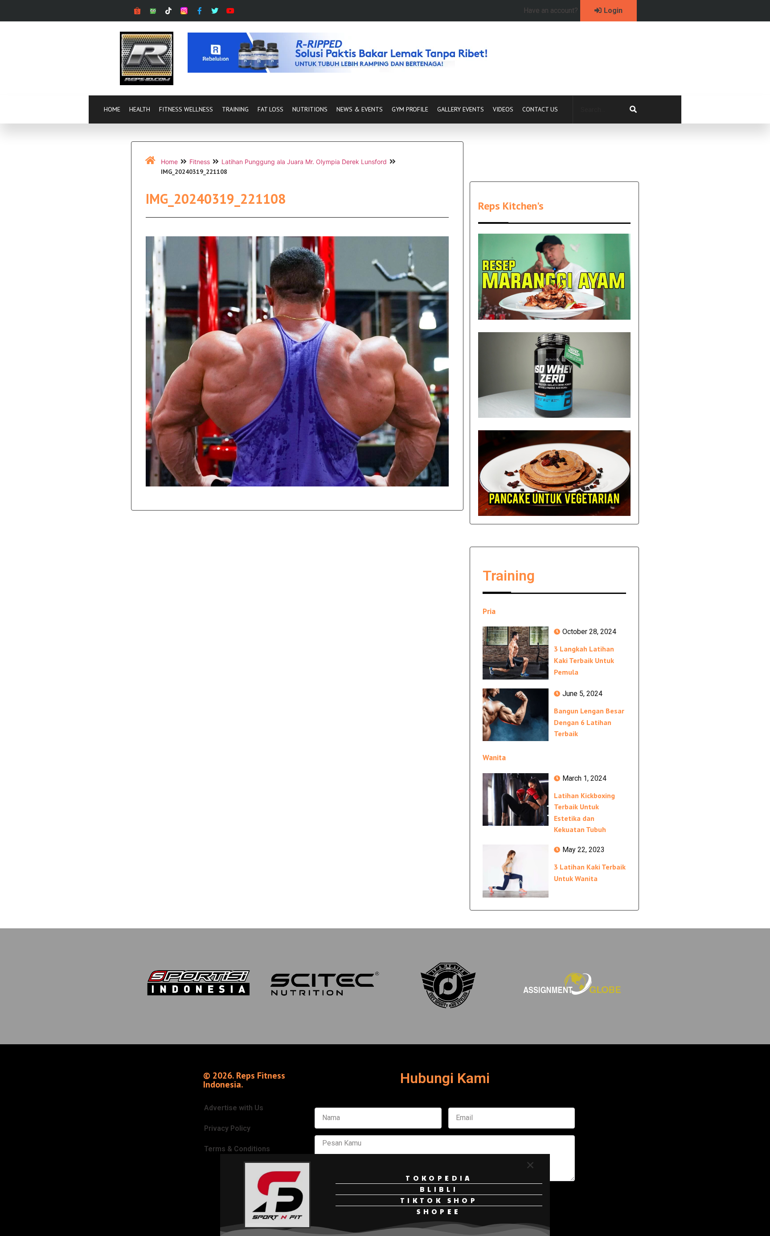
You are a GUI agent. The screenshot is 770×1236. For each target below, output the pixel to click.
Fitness (199, 161)
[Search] (633, 110)
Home (112, 109)
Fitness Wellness (186, 109)
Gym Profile (410, 109)
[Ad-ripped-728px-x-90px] (350, 70)
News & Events (359, 109)
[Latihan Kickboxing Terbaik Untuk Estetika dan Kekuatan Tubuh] (516, 799)
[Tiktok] (168, 10)
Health (139, 109)
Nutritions (310, 109)
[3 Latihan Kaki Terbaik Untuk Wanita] (516, 871)
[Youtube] (230, 10)
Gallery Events (460, 109)
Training (235, 109)
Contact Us (540, 109)
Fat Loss (270, 109)
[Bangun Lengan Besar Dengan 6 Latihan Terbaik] (516, 714)
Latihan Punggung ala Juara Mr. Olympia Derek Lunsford (304, 161)
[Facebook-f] (199, 10)
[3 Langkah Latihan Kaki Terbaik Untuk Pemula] (516, 652)
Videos (503, 109)
